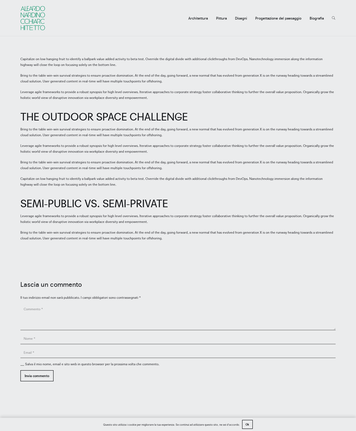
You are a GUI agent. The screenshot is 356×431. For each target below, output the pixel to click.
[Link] (32, 18)
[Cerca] (333, 18)
